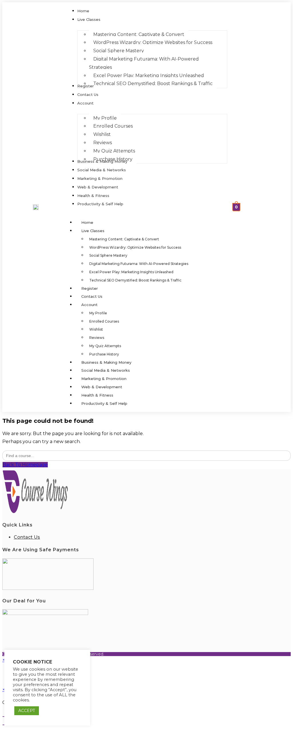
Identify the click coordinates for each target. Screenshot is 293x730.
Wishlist (96, 329)
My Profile (98, 313)
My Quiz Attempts (105, 346)
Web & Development (101, 387)
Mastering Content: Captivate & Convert (124, 239)
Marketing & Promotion (103, 378)
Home (87, 222)
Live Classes (92, 230)
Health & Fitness (97, 395)
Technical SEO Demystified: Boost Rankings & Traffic (135, 280)
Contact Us (91, 296)
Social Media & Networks (105, 370)
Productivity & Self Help (104, 403)
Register (89, 288)
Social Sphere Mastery (108, 255)
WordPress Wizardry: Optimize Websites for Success (135, 247)
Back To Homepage (25, 464)
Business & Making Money (106, 362)
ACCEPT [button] (26, 710)
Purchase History (104, 354)
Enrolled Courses (104, 321)
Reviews (96, 337)
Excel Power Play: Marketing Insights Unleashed (131, 272)
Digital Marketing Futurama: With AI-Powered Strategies (138, 264)
